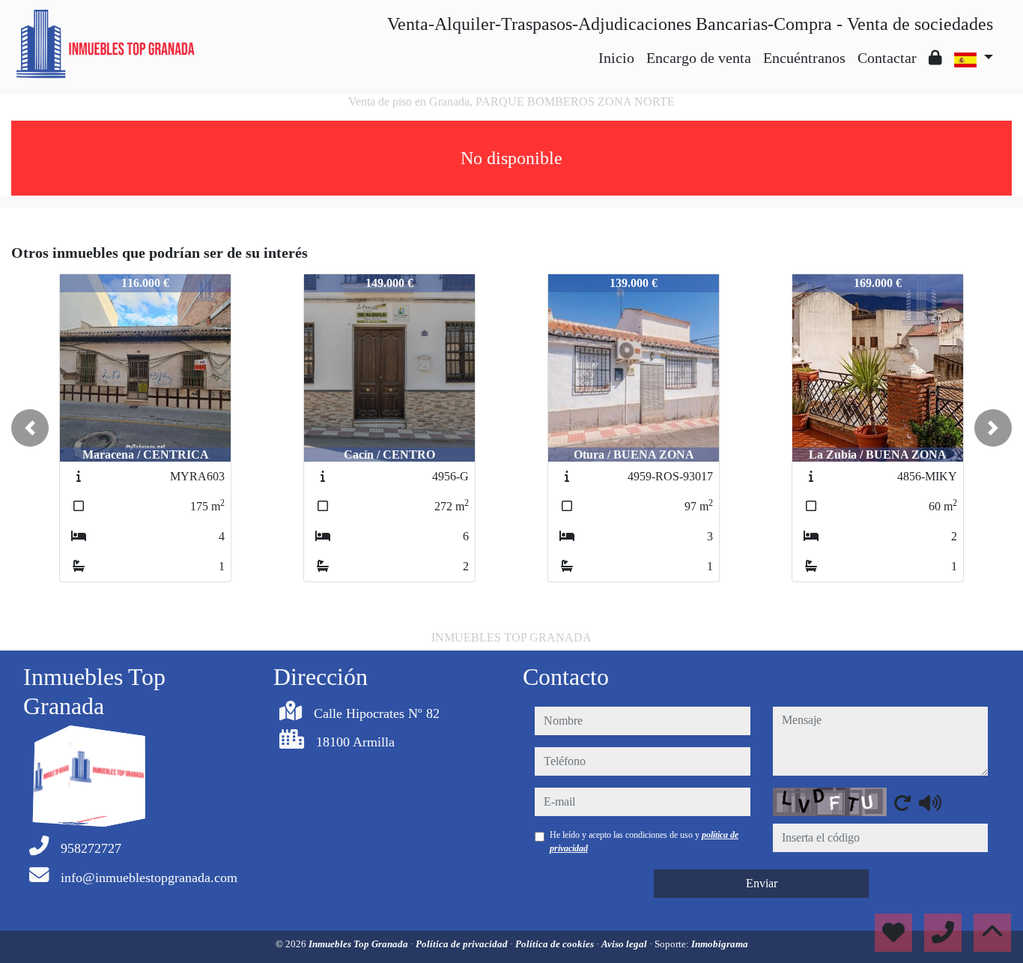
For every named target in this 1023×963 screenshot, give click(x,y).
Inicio (616, 57)
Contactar (887, 57)
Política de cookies (555, 944)
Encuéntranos (804, 57)
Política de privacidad (463, 944)
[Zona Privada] (935, 57)
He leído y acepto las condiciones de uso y (644, 842)
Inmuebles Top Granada (359, 944)
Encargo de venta (698, 57)
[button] (30, 428)
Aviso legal (625, 944)
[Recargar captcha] (902, 803)
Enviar (761, 883)
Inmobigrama (719, 944)
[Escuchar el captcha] (930, 803)
